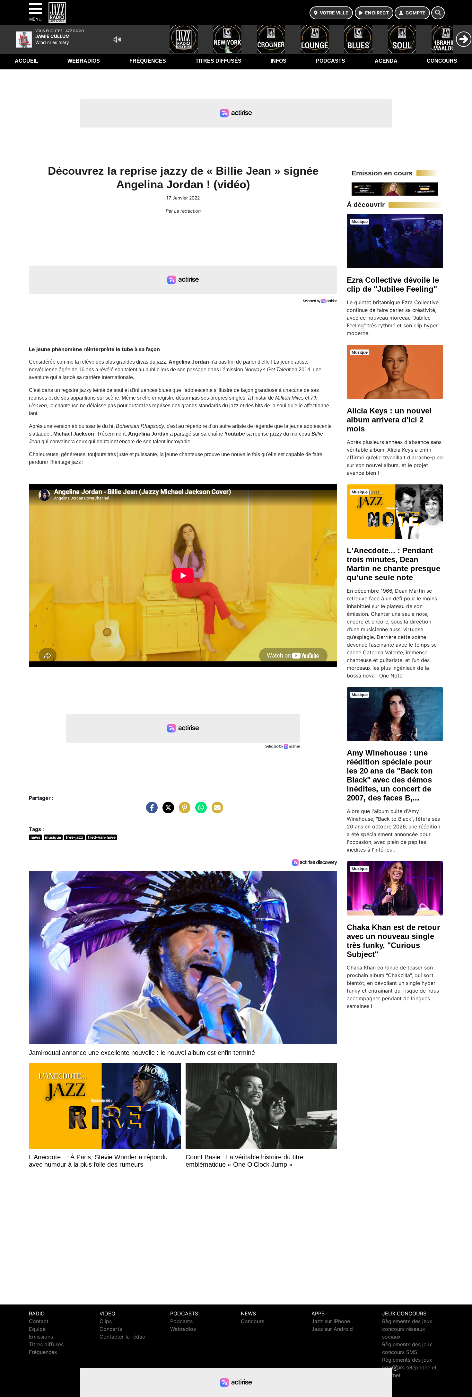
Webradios (83, 61)
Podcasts (330, 61)
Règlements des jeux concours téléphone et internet (409, 1367)
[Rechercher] (438, 12)
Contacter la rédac (122, 1336)
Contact (38, 1321)
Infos (278, 61)
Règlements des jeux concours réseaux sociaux (407, 1329)
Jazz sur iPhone (330, 1321)
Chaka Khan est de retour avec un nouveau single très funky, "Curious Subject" (393, 941)
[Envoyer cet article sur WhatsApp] (199, 811)
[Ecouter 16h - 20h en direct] (395, 188)
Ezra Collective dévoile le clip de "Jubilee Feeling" (393, 284)
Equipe (37, 1329)
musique (53, 837)
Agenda (386, 61)
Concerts (111, 1329)
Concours (442, 61)
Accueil (26, 61)
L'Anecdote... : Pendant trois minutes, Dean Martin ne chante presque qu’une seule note (393, 564)
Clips (106, 1321)
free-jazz (74, 837)
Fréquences (147, 61)
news (35, 837)
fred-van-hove (102, 837)
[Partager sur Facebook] (150, 811)
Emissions (41, 1336)
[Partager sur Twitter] (166, 811)
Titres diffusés (218, 61)
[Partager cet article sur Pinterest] (183, 811)
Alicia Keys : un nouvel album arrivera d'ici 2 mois (389, 419)
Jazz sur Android (332, 1329)
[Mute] (117, 39)
